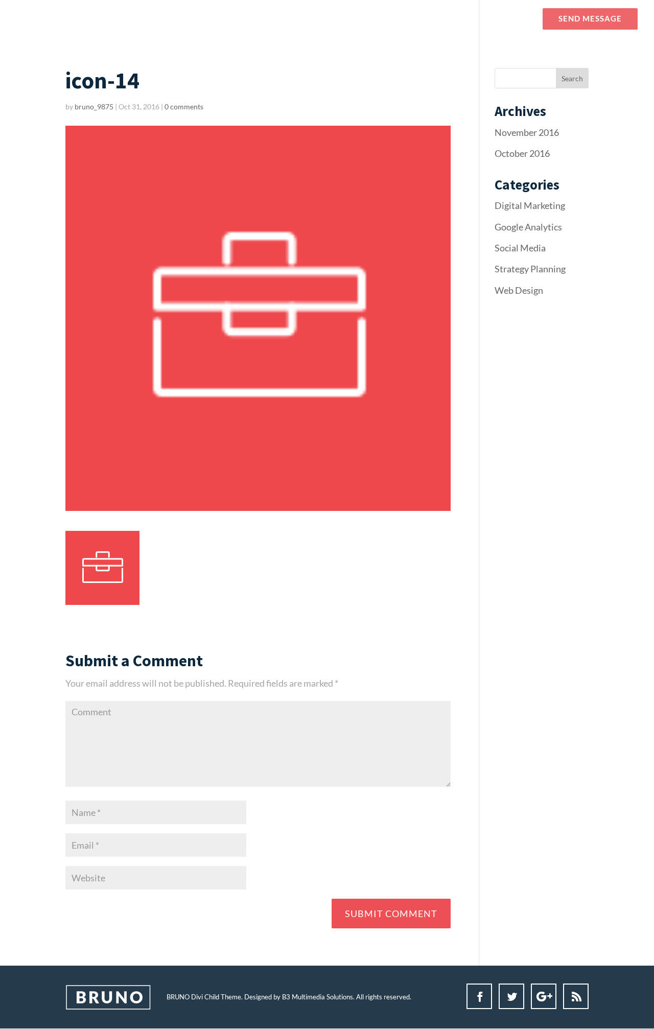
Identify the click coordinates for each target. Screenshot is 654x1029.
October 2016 (522, 153)
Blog (451, 19)
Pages (407, 19)
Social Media (520, 247)
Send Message (590, 19)
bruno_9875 (94, 106)
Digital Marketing (530, 205)
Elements (501, 19)
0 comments (184, 106)
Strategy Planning (530, 268)
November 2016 (527, 132)
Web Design (519, 290)
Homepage (362, 19)
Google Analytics (528, 226)
